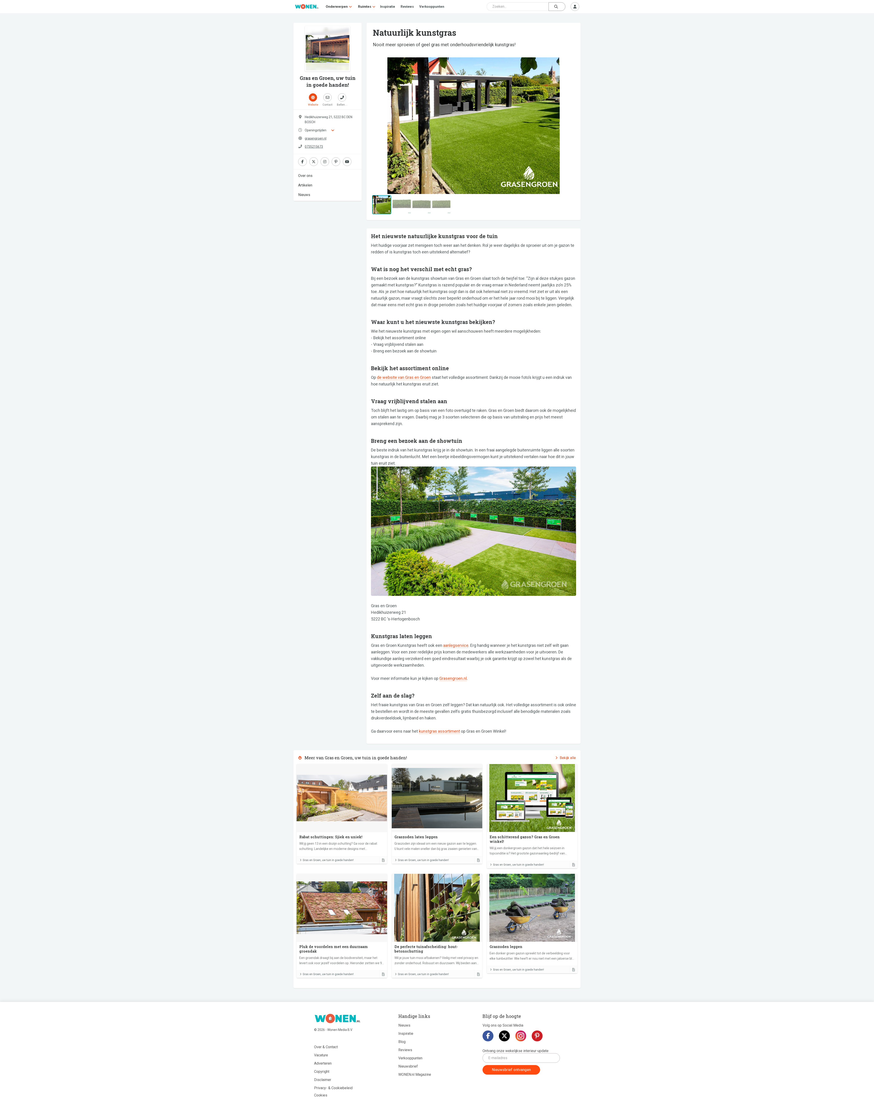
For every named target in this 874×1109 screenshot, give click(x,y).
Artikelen (305, 185)
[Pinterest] (537, 1035)
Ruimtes (364, 7)
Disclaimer (322, 1080)
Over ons (305, 175)
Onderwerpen (337, 7)
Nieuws (304, 195)
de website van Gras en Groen (404, 377)
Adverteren (323, 1063)
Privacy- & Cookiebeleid (333, 1088)
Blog (402, 1042)
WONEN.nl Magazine (414, 1074)
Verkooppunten (431, 7)
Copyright (321, 1071)
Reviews (407, 7)
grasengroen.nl (315, 138)
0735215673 (314, 146)
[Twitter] (504, 1035)
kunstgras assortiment (439, 731)
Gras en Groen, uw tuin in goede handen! (328, 860)
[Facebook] (488, 1035)
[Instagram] (520, 1035)
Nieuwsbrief (408, 1066)
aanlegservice (455, 645)
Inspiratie (387, 7)
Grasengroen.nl (453, 678)
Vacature (321, 1055)
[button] (386, 125)
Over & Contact (326, 1047)
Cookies (320, 1095)
